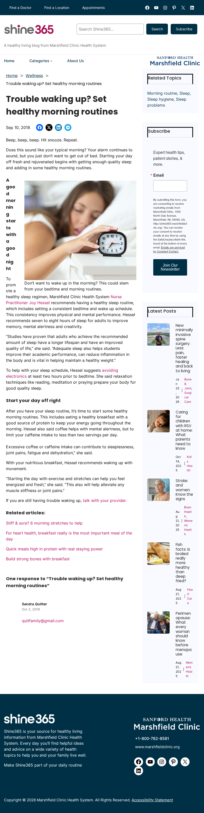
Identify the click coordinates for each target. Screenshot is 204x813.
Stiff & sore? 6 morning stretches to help (44, 523)
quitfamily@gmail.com (43, 620)
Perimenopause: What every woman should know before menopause (184, 634)
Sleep (184, 93)
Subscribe (184, 29)
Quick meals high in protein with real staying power (54, 548)
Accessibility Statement (152, 800)
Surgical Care (188, 397)
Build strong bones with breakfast (38, 558)
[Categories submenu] (51, 61)
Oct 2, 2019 (31, 609)
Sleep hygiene (160, 99)
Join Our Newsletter (170, 267)
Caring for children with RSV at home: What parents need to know (184, 430)
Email (158, 175)
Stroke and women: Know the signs (184, 490)
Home (12, 76)
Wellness (34, 76)
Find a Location (56, 7)
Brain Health (188, 511)
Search (157, 29)
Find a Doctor (20, 7)
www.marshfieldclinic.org (157, 747)
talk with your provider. (105, 500)
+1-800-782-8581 (152, 738)
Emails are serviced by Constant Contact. (169, 249)
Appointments (93, 7)
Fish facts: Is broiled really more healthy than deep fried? (183, 562)
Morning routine (162, 93)
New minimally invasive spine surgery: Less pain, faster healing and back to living (184, 348)
